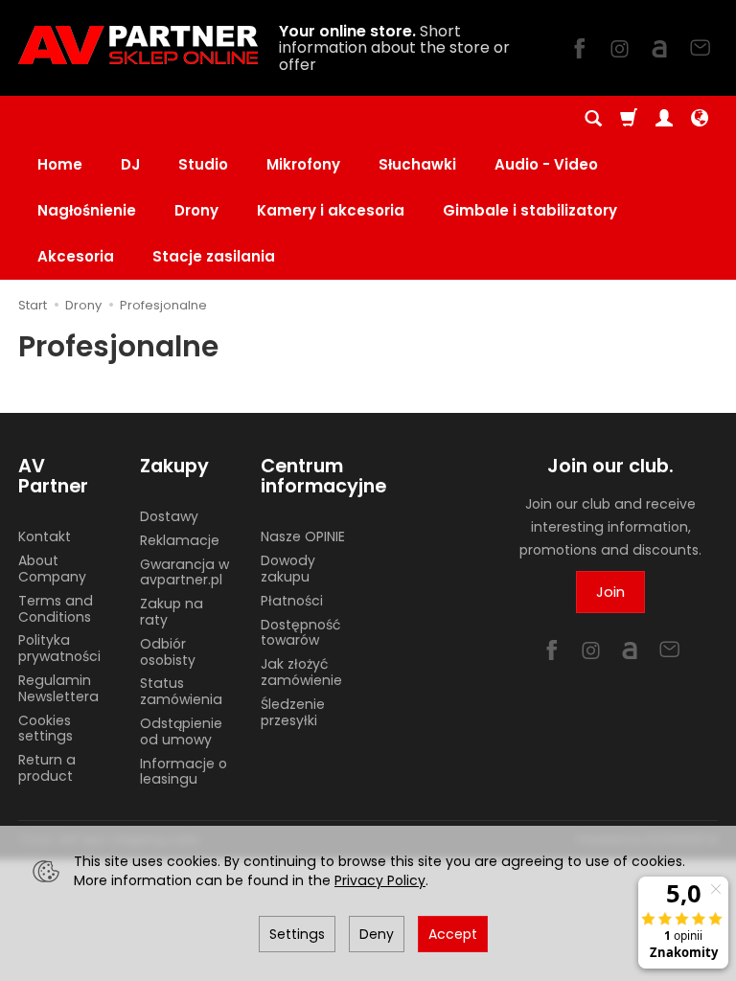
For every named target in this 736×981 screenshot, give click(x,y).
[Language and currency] (699, 119)
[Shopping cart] (628, 119)
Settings (297, 934)
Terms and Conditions (55, 609)
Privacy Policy (380, 880)
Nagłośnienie (86, 210)
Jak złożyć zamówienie (301, 672)
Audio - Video (546, 164)
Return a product (47, 768)
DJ (130, 164)
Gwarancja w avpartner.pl (184, 572)
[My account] (664, 119)
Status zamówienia (181, 691)
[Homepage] (138, 45)
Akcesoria (75, 256)
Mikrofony (303, 164)
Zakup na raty (171, 611)
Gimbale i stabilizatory (530, 210)
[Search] (593, 119)
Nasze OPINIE (303, 536)
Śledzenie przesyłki (293, 712)
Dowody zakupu (288, 568)
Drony (196, 210)
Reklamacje (179, 540)
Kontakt (44, 536)
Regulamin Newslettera (58, 688)
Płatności (292, 600)
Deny (376, 934)
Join (610, 592)
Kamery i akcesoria (330, 210)
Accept (452, 934)
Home (59, 164)
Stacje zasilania (213, 256)
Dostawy (169, 516)
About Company (52, 568)
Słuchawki (417, 164)
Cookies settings (45, 728)
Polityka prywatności (59, 648)
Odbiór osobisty (168, 652)
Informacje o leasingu (183, 771)
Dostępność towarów (300, 632)
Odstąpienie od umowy (181, 731)
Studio (203, 164)
